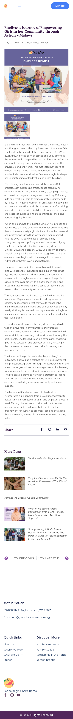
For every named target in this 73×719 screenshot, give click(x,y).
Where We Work (13, 649)
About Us (9, 644)
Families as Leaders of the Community (26, 497)
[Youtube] (18, 695)
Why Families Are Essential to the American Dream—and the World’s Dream (48, 481)
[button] (19, 5)
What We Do (11, 655)
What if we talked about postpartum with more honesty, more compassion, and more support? (46, 513)
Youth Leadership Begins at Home (47, 458)
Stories (8, 660)
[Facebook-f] (5, 695)
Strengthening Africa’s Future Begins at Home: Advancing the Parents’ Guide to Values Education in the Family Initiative (47, 534)
